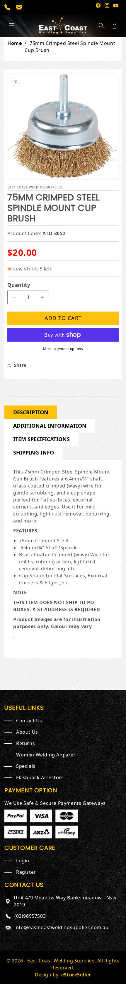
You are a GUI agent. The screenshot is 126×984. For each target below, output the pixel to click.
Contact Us (29, 720)
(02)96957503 (30, 916)
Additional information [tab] (49, 425)
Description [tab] (30, 412)
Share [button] (20, 365)
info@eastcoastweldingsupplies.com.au (61, 927)
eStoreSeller (76, 974)
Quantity (18, 285)
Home (14, 43)
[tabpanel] (63, 557)
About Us (27, 732)
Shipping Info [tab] (33, 452)
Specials (25, 766)
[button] (11, 25)
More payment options (63, 348)
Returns (25, 743)
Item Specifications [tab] (41, 439)
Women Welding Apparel (45, 754)
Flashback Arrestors (40, 777)
